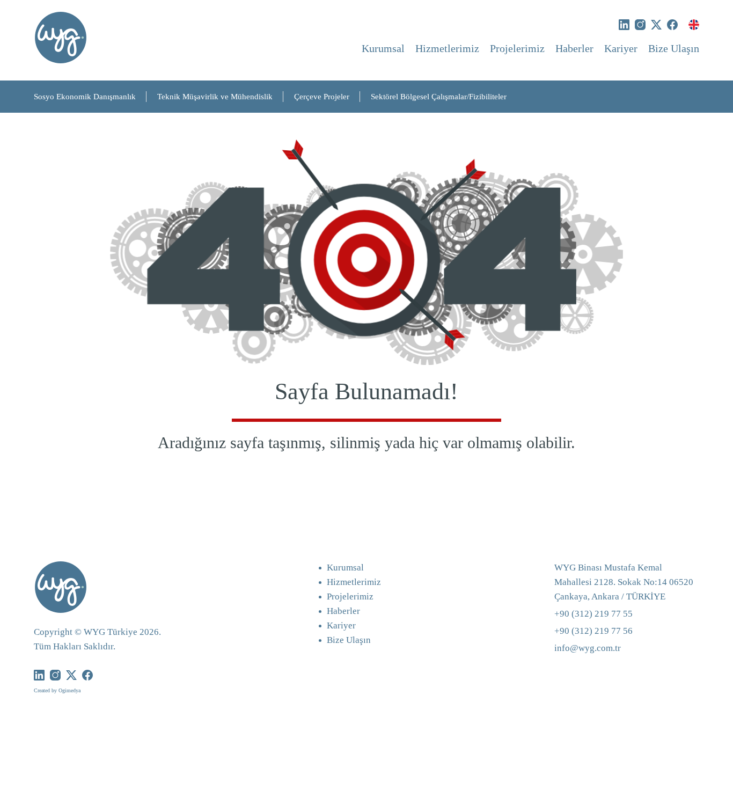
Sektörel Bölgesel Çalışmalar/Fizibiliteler (439, 96)
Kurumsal (383, 48)
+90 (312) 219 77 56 (593, 631)
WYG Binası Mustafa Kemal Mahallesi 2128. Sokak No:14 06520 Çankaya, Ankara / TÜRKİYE (623, 582)
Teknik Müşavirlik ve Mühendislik (215, 96)
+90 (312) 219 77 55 (593, 614)
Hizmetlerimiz (447, 48)
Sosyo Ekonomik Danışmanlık (85, 96)
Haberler (574, 48)
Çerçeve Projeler (321, 96)
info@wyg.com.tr (587, 648)
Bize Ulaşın (673, 48)
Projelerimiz (517, 48)
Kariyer (620, 48)
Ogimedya (69, 690)
